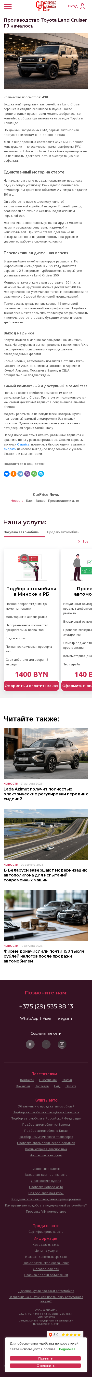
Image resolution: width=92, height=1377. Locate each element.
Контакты (27, 1080)
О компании (48, 1080)
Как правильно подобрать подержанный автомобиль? (46, 1205)
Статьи (67, 1080)
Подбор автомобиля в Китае (46, 1131)
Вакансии (23, 1086)
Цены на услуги (46, 1250)
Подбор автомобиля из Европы (46, 1124)
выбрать (10, 449)
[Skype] (41, 474)
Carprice (23, 444)
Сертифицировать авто (46, 1232)
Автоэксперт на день (46, 1155)
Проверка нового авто (46, 1187)
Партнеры (42, 1086)
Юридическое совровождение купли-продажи (46, 1199)
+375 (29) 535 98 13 (46, 1006)
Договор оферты (46, 1269)
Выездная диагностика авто (46, 1175)
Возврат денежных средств (46, 1257)
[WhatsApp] (34, 474)
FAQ (57, 1086)
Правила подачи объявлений (46, 1275)
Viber (47, 1018)
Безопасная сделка (46, 1169)
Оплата (71, 1086)
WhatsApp (29, 1018)
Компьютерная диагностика (46, 1149)
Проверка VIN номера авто (46, 1211)
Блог (29, 501)
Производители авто (63, 501)
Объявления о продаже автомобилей (46, 1106)
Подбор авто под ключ (46, 1193)
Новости (17, 501)
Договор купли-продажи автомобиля (46, 1291)
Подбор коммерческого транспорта (46, 1137)
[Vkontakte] (30, 1044)
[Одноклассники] (13, 474)
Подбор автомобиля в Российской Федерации (46, 1118)
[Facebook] (46, 1044)
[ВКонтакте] (7, 474)
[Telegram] (20, 474)
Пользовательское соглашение (46, 1263)
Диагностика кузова (46, 1181)
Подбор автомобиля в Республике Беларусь (46, 1112)
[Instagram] (62, 1044)
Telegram (64, 1018)
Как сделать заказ (46, 1244)
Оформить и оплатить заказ (31, 686)
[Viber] (27, 474)
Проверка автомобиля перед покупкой (46, 1143)
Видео (41, 501)
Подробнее (67, 1349)
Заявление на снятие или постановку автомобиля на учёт (46, 1299)
